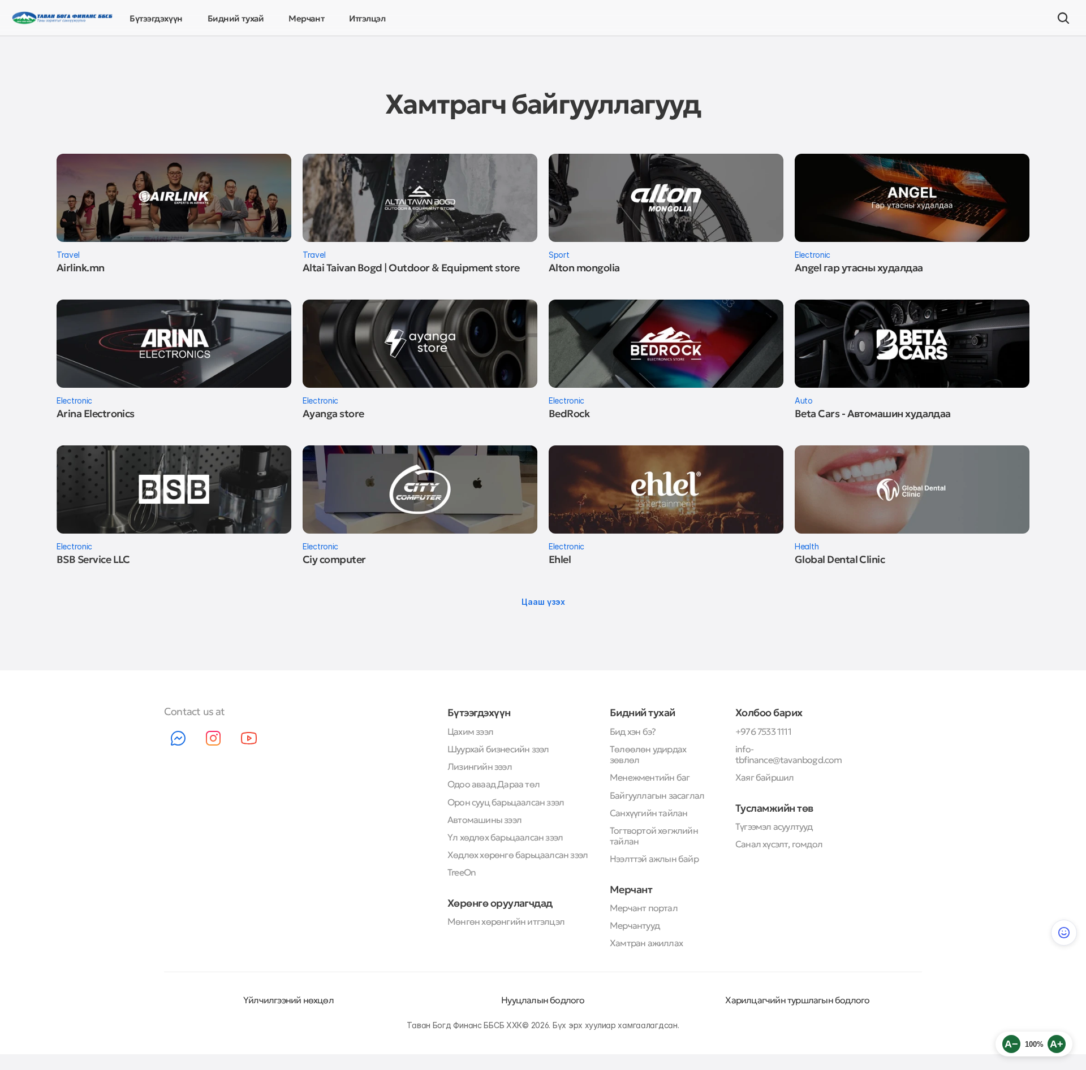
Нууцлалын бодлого (542, 1000)
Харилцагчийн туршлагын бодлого (797, 1000)
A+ (1056, 1044)
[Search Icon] (1063, 18)
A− (1011, 1044)
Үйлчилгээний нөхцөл (288, 1000)
